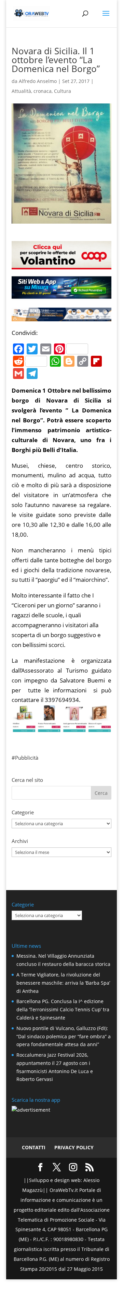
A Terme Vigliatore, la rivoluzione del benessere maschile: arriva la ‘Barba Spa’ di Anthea (63, 982)
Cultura (62, 91)
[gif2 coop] (61, 264)
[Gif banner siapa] (61, 316)
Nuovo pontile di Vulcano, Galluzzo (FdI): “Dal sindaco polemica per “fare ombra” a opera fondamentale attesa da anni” (63, 1036)
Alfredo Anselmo (38, 81)
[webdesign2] (61, 295)
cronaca (42, 91)
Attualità (21, 91)
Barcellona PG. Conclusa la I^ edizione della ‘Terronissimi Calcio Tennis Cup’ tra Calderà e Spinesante (62, 1009)
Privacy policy (74, 1147)
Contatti (33, 1147)
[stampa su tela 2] (61, 727)
